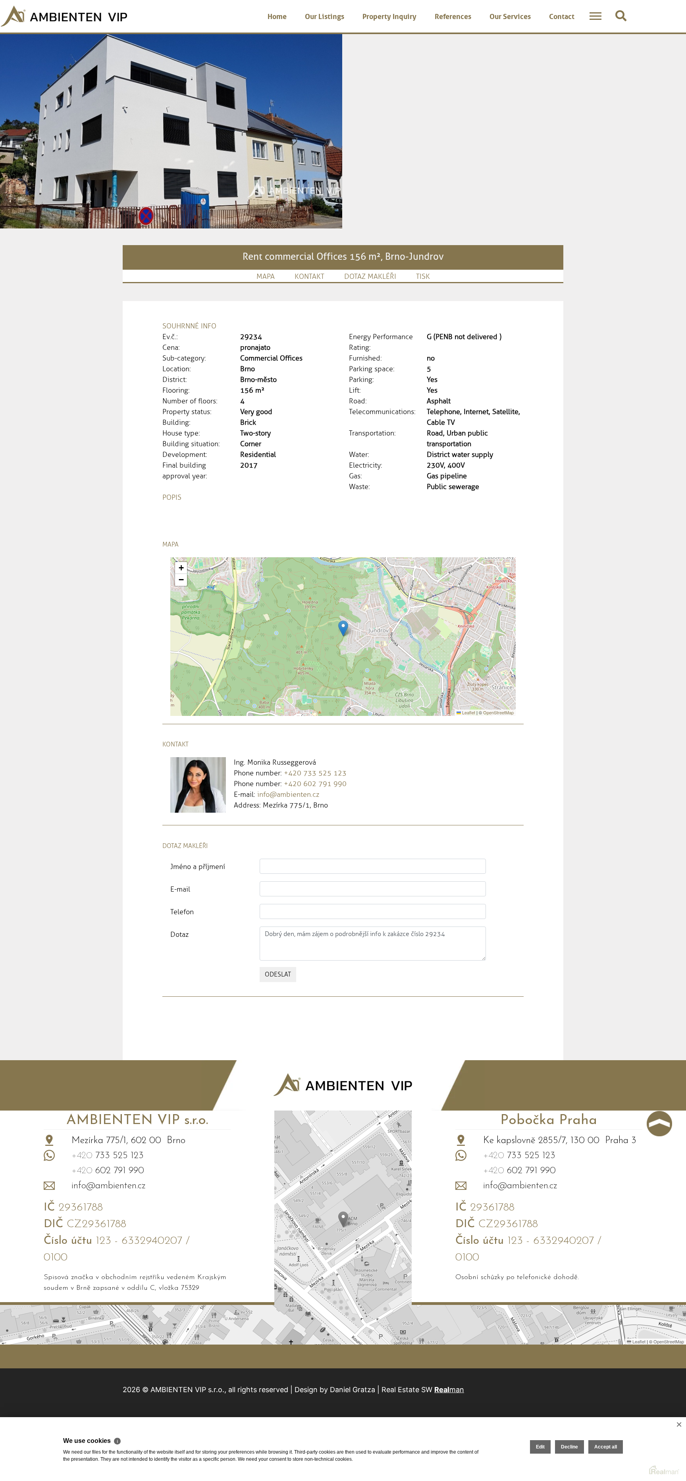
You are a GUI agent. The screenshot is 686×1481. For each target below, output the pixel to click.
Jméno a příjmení (197, 866)
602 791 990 (107, 1171)
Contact (561, 15)
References (453, 15)
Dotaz (179, 934)
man (449, 1389)
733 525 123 (107, 1156)
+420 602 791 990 (315, 783)
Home (277, 15)
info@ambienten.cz (288, 794)
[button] (343, 628)
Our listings (324, 15)
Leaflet (468, 712)
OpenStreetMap (498, 712)
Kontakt (309, 276)
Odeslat (278, 974)
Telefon (182, 911)
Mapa (265, 276)
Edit (540, 1447)
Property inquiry (389, 15)
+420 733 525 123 (315, 773)
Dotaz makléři (370, 276)
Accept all (605, 1447)
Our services (510, 15)
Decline (569, 1447)
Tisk (423, 276)
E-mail (180, 889)
